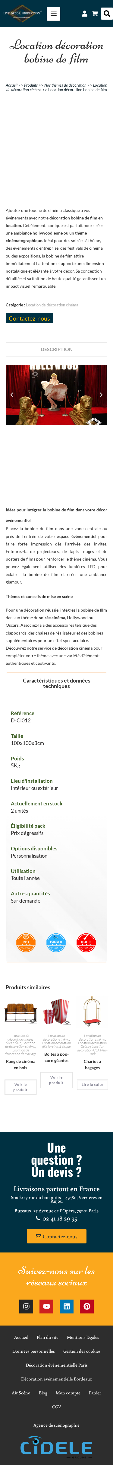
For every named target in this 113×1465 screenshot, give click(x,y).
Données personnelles (33, 1351)
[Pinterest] (87, 1306)
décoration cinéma (75, 648)
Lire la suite (92, 1084)
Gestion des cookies (82, 1351)
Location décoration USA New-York (92, 1050)
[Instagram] (26, 1306)
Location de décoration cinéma (52, 304)
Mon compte (68, 1393)
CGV (56, 1406)
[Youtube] (46, 1306)
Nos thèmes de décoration (65, 85)
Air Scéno (21, 1393)
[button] (107, 14)
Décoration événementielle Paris (57, 1365)
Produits (31, 85)
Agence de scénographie (56, 1425)
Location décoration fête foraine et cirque (56, 1045)
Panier (95, 1393)
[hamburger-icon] (53, 14)
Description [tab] (57, 349)
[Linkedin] (67, 1306)
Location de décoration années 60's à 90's (19, 1039)
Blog (43, 1393)
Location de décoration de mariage (20, 1052)
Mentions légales (83, 1337)
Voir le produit (20, 1087)
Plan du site (47, 1337)
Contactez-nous (29, 318)
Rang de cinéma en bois (20, 1064)
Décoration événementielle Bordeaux (56, 1379)
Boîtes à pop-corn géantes (56, 1057)
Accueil (11, 85)
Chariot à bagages (92, 1064)
